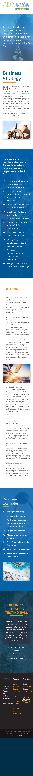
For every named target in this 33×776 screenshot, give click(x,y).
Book (15, 684)
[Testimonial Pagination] (13, 653)
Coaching (16, 691)
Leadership (17, 701)
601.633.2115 (27, 691)
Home (15, 694)
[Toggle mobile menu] (29, 11)
